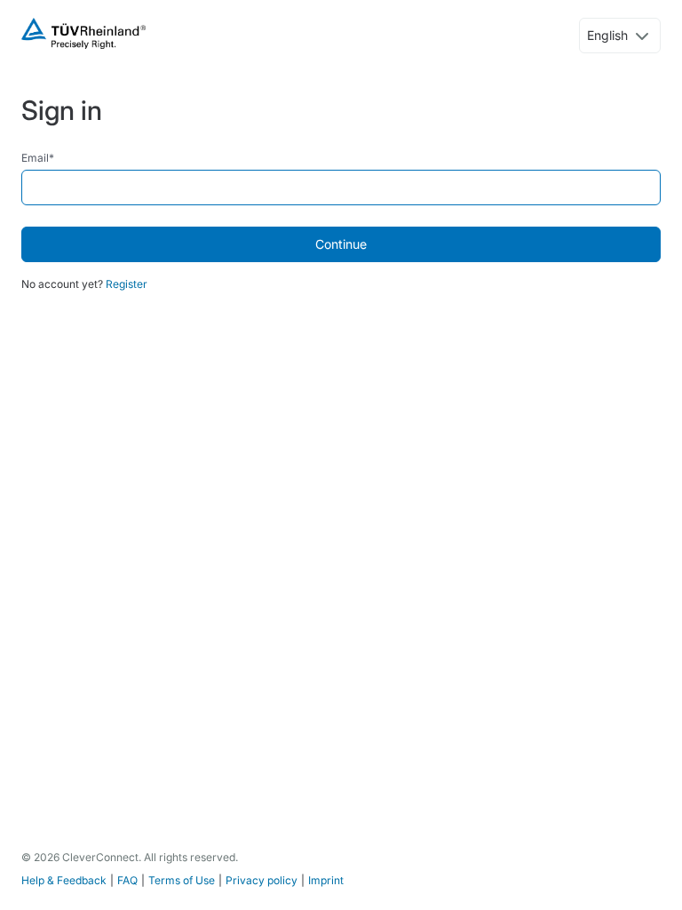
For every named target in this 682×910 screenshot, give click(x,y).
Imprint (326, 880)
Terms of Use (181, 880)
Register (126, 284)
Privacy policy (261, 880)
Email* (37, 157)
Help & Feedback (64, 880)
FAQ (127, 880)
